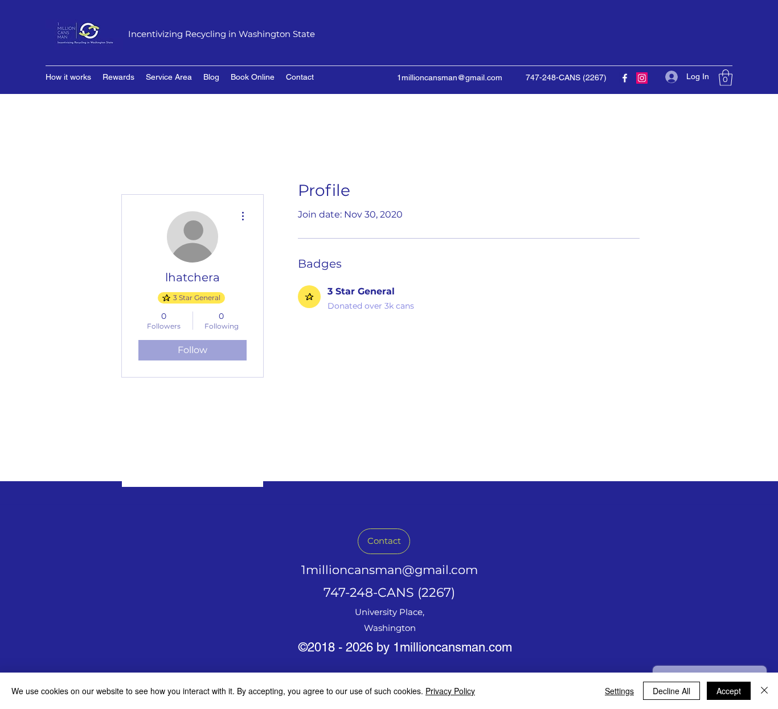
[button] (725, 77)
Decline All (671, 690)
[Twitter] (642, 78)
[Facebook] (624, 78)
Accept (728, 690)
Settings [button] (619, 690)
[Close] (764, 691)
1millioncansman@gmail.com (449, 77)
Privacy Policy (450, 690)
